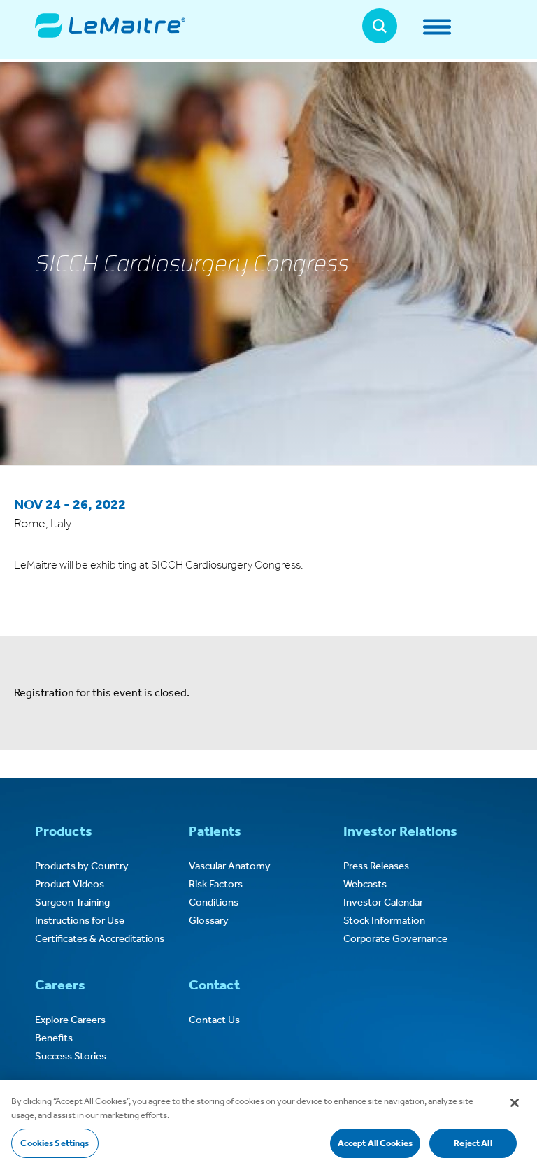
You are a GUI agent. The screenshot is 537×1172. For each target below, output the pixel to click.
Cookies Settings (54, 1143)
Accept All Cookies (375, 1143)
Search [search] (379, 25)
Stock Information (384, 920)
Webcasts (365, 884)
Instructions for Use (79, 920)
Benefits (54, 1037)
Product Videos (69, 884)
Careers (60, 984)
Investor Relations (400, 830)
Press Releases (376, 865)
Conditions (213, 902)
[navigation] (461, 26)
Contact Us (214, 1019)
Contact (214, 984)
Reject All (473, 1143)
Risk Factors (216, 884)
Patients (215, 830)
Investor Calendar (383, 902)
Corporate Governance (395, 938)
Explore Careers (70, 1019)
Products (63, 830)
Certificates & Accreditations (99, 938)
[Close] (514, 1102)
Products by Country (82, 865)
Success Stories (70, 1056)
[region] (268, 1126)
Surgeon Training (72, 902)
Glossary (209, 920)
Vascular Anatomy (230, 865)
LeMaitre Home (110, 25)
